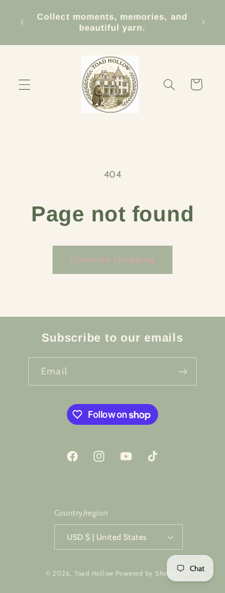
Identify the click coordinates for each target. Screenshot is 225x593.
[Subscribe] (182, 371)
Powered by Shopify (147, 573)
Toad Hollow (94, 573)
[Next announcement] (203, 22)
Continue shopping (112, 259)
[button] (24, 84)
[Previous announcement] (22, 22)
